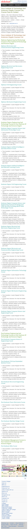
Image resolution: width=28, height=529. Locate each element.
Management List (6, 495)
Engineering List (6, 486)
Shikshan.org (4, 523)
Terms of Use (13, 524)
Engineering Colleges (7, 507)
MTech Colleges (6, 514)
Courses (11, 5)
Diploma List (5, 491)
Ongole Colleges (6, 518)
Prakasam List (5, 498)
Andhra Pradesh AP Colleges (9, 509)
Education (17, 5)
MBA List (4, 484)
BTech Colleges (5, 512)
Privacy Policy (5, 524)
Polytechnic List (6, 488)
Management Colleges (7, 513)
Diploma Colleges (6, 510)
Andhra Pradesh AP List (7, 489)
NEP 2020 (4, 526)
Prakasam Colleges (6, 515)
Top (25, 478)
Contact (12, 523)
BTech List (4, 493)
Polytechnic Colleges (7, 508)
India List (4, 483)
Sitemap (21, 524)
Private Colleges (6, 517)
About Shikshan (19, 523)
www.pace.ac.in (13, 23)
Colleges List (24, 2)
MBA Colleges (5, 505)
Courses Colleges (6, 481)
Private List (4, 500)
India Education (12, 526)
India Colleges (5, 504)
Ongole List (4, 501)
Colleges (4, 5)
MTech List (4, 496)
